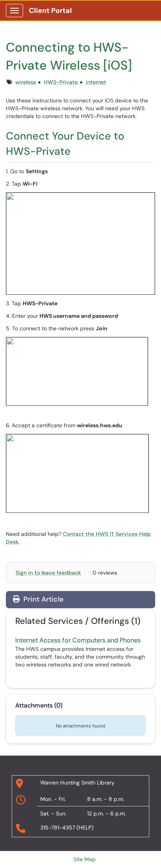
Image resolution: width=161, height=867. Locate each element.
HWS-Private (61, 82)
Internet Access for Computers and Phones (78, 640)
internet (96, 82)
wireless (25, 82)
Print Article (42, 599)
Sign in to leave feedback (48, 572)
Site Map (84, 859)
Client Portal (50, 10)
